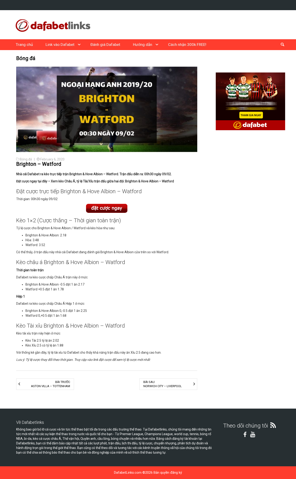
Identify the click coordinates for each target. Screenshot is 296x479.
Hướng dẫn (142, 44)
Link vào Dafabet (60, 44)
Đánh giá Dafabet (105, 44)
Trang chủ (24, 44)
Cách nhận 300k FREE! (187, 44)
